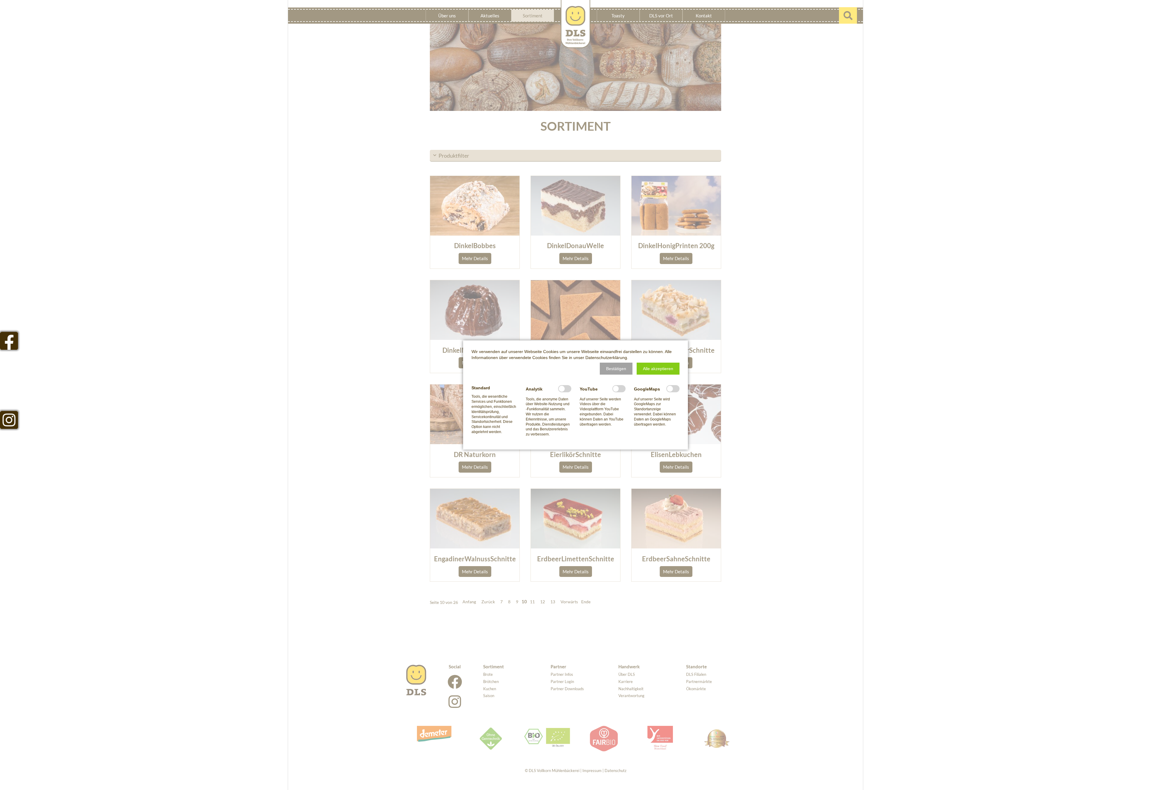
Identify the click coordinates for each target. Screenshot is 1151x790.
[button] (616, 369)
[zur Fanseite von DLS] (9, 341)
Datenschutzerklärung (606, 357)
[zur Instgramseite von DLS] (9, 420)
